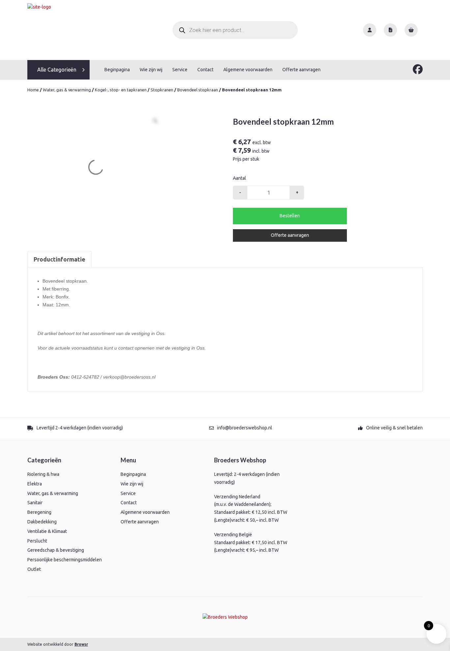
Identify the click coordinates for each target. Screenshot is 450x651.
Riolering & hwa (43, 474)
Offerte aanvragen (301, 69)
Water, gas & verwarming (67, 89)
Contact (205, 69)
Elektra (34, 483)
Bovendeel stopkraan (197, 89)
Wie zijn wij (151, 69)
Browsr (81, 644)
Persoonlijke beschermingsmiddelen (64, 559)
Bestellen (290, 215)
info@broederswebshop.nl (244, 427)
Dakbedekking (42, 521)
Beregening (39, 512)
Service (179, 69)
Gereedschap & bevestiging (55, 550)
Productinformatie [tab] (59, 259)
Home (33, 89)
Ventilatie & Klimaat (47, 531)
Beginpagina (117, 69)
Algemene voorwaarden (247, 69)
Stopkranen (162, 89)
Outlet (34, 569)
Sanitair (34, 502)
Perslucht (37, 540)
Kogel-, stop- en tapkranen (121, 89)
